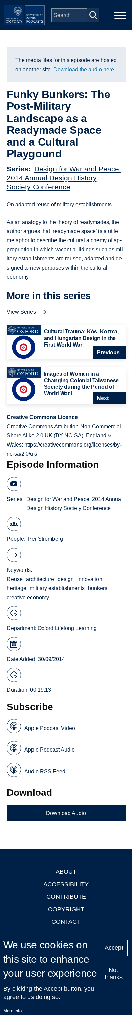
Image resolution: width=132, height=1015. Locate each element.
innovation (89, 579)
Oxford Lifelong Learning (67, 628)
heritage (16, 588)
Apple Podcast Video (49, 728)
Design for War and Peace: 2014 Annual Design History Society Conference (64, 178)
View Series (21, 312)
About (66, 871)
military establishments (57, 588)
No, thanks (114, 974)
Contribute (66, 896)
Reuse (15, 579)
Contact (66, 921)
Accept (114, 947)
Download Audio (66, 813)
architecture (40, 579)
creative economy (28, 597)
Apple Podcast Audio (49, 750)
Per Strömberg (45, 539)
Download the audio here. (84, 69)
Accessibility (66, 884)
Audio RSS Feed (44, 772)
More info (12, 1010)
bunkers (97, 588)
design (66, 579)
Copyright (66, 909)
